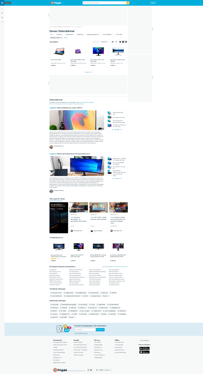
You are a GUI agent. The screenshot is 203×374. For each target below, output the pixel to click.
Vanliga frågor (98, 345)
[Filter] (2, 22)
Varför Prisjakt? (78, 342)
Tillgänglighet (98, 357)
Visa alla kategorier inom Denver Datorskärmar (115, 266)
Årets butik (56, 355)
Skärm (51, 104)
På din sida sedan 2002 (60, 345)
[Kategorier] (2, 3)
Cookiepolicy (118, 347)
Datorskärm (85, 102)
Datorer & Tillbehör (57, 26)
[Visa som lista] (123, 41)
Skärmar (82, 104)
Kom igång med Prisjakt (60, 342)
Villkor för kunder (78, 355)
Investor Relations (99, 355)
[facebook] (91, 370)
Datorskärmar (67, 26)
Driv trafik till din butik (80, 345)
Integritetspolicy (119, 350)
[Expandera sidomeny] (2, 8)
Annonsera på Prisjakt (80, 347)
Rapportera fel (88, 72)
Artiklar (55, 347)
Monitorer (62, 104)
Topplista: (53, 108)
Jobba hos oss (98, 350)
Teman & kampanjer (59, 352)
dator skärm (69, 104)
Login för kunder (78, 352)
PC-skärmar (56, 104)
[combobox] (104, 2)
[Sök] (127, 2)
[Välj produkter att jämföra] (112, 42)
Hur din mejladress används (81, 333)
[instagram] (88, 370)
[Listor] (2, 13)
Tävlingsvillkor (119, 345)
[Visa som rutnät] (120, 41)
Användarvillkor (119, 342)
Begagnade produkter (59, 362)
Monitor (75, 104)
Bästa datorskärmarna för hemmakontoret (73, 154)
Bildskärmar (79, 102)
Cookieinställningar (120, 352)
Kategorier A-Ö (57, 357)
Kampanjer (56, 360)
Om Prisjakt (97, 342)
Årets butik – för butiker (80, 350)
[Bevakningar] (2, 17)
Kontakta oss (98, 347)
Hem (50, 26)
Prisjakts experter (58, 350)
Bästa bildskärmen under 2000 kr (69, 108)
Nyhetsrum (97, 352)
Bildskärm (91, 102)
